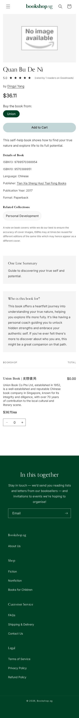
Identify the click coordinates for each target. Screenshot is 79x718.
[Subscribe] (66, 513)
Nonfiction (15, 580)
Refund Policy (17, 677)
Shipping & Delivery (21, 624)
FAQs (11, 615)
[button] (8, 6)
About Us (14, 546)
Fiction (12, 571)
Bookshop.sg (45, 700)
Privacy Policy (17, 668)
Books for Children (20, 589)
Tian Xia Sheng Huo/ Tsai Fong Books (41, 183)
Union (11, 114)
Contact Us (15, 633)
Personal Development (22, 216)
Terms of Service (19, 659)
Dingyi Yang (15, 86)
